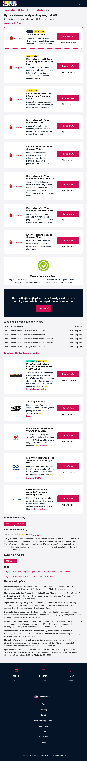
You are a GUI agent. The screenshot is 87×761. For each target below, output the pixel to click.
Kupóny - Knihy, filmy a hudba (21, 353)
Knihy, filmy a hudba (35, 10)
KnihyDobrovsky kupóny (36, 389)
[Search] (79, 3)
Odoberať (43, 308)
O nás (43, 731)
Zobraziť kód (68, 36)
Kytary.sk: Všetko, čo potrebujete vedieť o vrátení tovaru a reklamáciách (38, 571)
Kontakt (43, 742)
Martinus (9, 523)
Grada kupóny (39, 509)
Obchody (21, 10)
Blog (43, 704)
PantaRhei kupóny (33, 477)
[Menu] (83, 3)
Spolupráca (43, 726)
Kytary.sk (35, 534)
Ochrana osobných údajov (43, 720)
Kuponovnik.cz (44, 696)
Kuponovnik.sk (10, 10)
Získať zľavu (68, 125)
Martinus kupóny (45, 445)
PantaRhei (20, 523)
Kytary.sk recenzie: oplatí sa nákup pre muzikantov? (29, 576)
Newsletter (43, 736)
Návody (43, 715)
